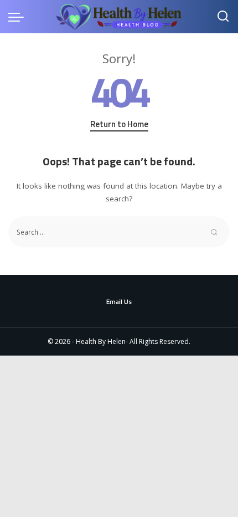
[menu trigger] (18, 16)
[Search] (223, 16)
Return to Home (119, 124)
